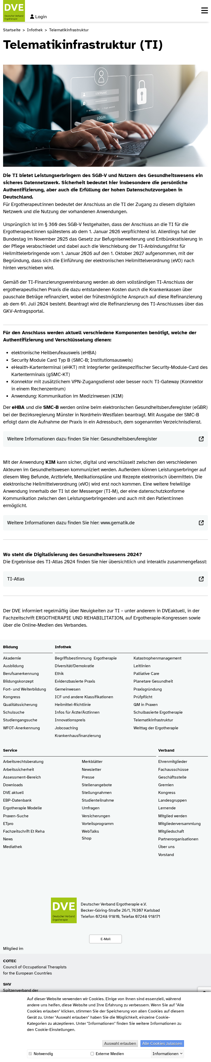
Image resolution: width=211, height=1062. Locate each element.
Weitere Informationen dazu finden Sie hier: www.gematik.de (71, 523)
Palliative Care (146, 673)
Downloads (13, 785)
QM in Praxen (146, 704)
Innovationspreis (70, 720)
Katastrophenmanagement (157, 658)
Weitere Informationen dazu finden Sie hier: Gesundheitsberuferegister (82, 439)
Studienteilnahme (98, 800)
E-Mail (105, 939)
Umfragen (91, 808)
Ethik (59, 673)
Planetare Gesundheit (153, 681)
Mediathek (12, 846)
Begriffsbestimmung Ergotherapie (86, 658)
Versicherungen (96, 816)
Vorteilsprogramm (97, 823)
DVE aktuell (13, 792)
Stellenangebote (97, 785)
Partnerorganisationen (178, 839)
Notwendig (43, 1053)
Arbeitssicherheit (18, 769)
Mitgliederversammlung (179, 823)
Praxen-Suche (16, 816)
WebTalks (90, 831)
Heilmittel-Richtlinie (73, 704)
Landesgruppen (172, 800)
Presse (88, 777)
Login (41, 16)
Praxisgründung (148, 689)
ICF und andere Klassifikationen (84, 697)
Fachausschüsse (173, 769)
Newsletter (91, 769)
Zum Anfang (203, 1054)
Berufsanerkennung (21, 673)
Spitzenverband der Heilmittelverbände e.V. (24, 990)
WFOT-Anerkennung (21, 728)
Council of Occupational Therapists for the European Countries (35, 967)
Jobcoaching (66, 728)
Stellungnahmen (97, 792)
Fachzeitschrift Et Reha (24, 831)
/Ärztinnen (90, 712)
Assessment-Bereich (22, 777)
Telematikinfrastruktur (153, 720)
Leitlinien (142, 666)
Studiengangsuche (20, 720)
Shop (86, 838)
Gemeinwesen (68, 689)
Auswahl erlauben (120, 1043)
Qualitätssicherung (20, 704)
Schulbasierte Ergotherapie (158, 712)
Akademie (12, 658)
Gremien (166, 785)
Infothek (35, 30)
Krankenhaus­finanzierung (78, 735)
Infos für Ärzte (68, 712)
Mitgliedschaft (171, 831)
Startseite (12, 30)
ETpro (8, 823)
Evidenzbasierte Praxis (75, 681)
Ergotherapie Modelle (22, 808)
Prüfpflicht (143, 697)
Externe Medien (109, 1053)
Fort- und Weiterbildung (24, 689)
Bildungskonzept (18, 681)
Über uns (166, 846)
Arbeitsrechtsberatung (23, 761)
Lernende (167, 808)
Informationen (166, 1053)
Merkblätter (92, 761)
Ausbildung (13, 666)
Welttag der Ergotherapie (156, 728)
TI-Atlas (15, 579)
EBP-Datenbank (17, 800)
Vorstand (166, 854)
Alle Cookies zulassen (162, 1043)
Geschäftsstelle (172, 777)
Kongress (11, 697)
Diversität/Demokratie (74, 666)
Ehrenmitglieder (172, 761)
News (8, 839)
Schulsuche (13, 712)
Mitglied (165, 816)
